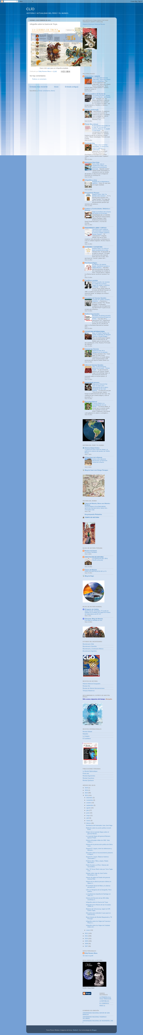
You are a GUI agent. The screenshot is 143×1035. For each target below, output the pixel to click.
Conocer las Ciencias (92, 349)
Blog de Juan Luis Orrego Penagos (96, 470)
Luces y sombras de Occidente (95, 94)
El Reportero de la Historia (93, 457)
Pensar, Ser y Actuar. (91, 124)
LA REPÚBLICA (104, 1001)
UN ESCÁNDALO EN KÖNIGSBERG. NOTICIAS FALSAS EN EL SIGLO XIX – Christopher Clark (96, 508)
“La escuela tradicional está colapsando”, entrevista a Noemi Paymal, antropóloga (101, 79)
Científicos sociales (91, 280)
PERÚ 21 (102, 1005)
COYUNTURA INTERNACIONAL (95, 331)
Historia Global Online (92, 448)
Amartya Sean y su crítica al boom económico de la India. (100, 249)
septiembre (90, 805)
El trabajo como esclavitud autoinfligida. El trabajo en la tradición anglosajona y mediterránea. (100, 147)
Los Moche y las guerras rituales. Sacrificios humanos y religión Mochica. (101, 266)
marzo (88, 820)
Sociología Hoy (90, 143)
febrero (88, 823)
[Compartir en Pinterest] (69, 72)
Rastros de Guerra (91, 550)
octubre (88, 802)
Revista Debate (87, 731)
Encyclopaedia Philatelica (93, 514)
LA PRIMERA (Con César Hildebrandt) (105, 997)
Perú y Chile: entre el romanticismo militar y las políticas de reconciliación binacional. (99, 166)
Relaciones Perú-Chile (92, 162)
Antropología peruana (92, 382)
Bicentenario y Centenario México (93, 648)
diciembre (89, 797)
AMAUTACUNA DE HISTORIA (94, 557)
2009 (86, 941)
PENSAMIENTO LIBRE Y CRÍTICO (95, 228)
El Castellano (87, 738)
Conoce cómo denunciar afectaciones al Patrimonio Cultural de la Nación (99, 460)
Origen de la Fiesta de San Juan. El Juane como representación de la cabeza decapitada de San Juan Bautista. (100, 387)
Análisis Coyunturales (92, 314)
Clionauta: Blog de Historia (94, 618)
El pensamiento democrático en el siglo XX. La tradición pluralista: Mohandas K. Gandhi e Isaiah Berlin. (101, 128)
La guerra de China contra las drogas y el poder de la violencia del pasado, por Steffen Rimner (97, 451)
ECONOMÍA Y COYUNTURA (93, 247)
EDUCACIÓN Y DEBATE (92, 76)
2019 (86, 787)
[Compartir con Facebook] (67, 72)
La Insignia (86, 736)
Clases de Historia (91, 570)
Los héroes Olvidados (91, 552)
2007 (86, 946)
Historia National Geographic (91, 683)
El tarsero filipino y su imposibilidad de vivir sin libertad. (99, 405)
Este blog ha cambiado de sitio (93, 620)
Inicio (56, 87)
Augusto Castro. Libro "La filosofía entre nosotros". (99, 195)
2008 (86, 943)
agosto (88, 808)
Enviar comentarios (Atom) (46, 90)
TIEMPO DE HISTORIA (92, 517)
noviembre (89, 800)
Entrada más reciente (39, 87)
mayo (88, 815)
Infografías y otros (91, 180)
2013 (86, 795)
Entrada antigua (71, 87)
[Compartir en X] (66, 72)
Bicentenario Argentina (90, 651)
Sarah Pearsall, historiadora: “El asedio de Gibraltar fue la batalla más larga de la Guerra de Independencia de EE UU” (97, 612)
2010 (86, 938)
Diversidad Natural (91, 401)
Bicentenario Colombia (90, 646)
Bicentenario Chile (88, 644)
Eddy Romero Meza (91, 953)
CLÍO (30, 9)
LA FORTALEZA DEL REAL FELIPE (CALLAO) (100, 559)
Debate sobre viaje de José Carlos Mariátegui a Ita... (96, 874)
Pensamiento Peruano (92, 193)
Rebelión (85, 734)
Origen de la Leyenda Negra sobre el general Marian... (97, 832)
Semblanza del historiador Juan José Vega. (99, 825)
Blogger (94, 1030)
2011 (86, 936)
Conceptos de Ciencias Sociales (95, 298)
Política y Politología (91, 109)
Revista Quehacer (88, 780)
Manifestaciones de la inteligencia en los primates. (100, 351)
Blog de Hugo (89, 576)
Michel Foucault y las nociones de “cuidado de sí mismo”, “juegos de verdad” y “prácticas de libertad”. (101, 284)
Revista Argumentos (89, 776)
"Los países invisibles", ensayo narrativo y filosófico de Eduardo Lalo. (101, 97)
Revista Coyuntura (88, 778)
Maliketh (75, 1030)
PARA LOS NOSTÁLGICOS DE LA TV (96, 571)
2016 (86, 790)
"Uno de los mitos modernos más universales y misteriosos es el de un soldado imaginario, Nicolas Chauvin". (101, 232)
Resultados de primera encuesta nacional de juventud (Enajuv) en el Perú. (101, 317)
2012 (86, 933)
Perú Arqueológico (91, 263)
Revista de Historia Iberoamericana (93, 688)
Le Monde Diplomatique (90, 771)
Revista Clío (86, 686)
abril (87, 818)
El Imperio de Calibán (92, 609)
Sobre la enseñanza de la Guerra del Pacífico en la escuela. (101, 212)
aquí (48, 68)
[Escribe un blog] (64, 72)
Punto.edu (86, 773)
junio (88, 813)
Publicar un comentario (39, 79)
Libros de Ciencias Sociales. (94, 365)
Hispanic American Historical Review (94, 24)
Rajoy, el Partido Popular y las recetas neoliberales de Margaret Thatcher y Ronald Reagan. (101, 334)
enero (88, 930)
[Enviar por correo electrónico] (62, 72)
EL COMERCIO (104, 1003)
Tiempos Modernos (89, 690)
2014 (86, 793)
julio (87, 810)
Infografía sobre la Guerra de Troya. (97, 902)
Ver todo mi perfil (88, 955)
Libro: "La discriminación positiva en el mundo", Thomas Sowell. (101, 368)
